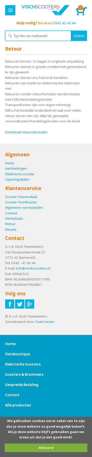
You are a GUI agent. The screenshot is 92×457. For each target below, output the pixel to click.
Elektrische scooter (19, 174)
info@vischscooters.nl (33, 268)
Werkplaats (14, 218)
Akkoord (46, 447)
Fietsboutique (17, 354)
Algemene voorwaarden (24, 207)
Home (45, 10)
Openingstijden (17, 179)
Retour (10, 223)
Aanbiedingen (16, 168)
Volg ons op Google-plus (29, 304)
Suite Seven (45, 321)
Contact (11, 213)
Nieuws (11, 229)
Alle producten (18, 405)
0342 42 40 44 (46, 23)
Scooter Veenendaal (21, 196)
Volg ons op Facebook (9, 304)
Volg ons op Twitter (19, 304)
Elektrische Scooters (23, 364)
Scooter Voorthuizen (21, 202)
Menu (10, 10)
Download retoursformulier (26, 132)
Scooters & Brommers (24, 374)
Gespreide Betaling (21, 384)
